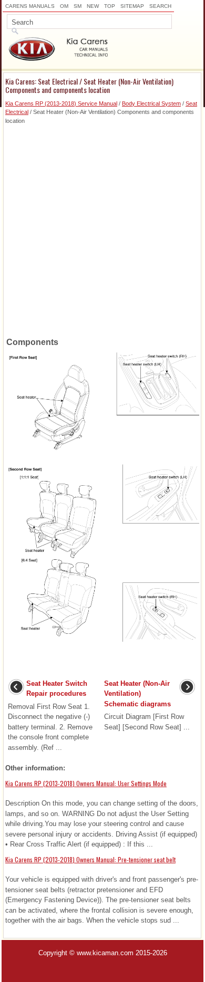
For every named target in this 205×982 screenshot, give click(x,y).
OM (64, 6)
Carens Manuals (30, 6)
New (93, 6)
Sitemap (132, 6)
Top (109, 6)
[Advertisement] (102, 227)
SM (77, 6)
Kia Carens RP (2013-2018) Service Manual (61, 103)
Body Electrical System (151, 103)
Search (160, 6)
